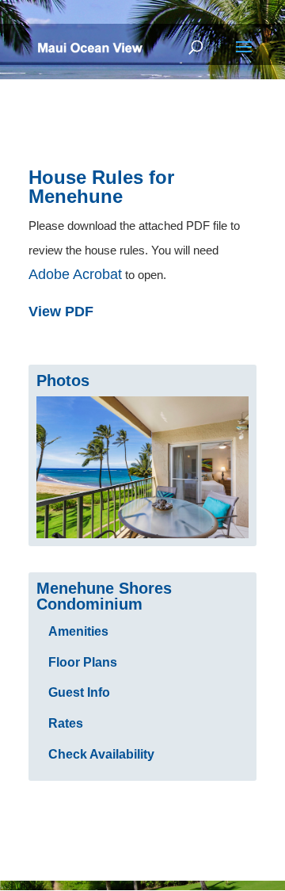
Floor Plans (82, 662)
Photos (62, 380)
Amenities (78, 631)
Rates (65, 723)
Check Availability (101, 754)
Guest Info (79, 692)
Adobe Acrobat (75, 274)
